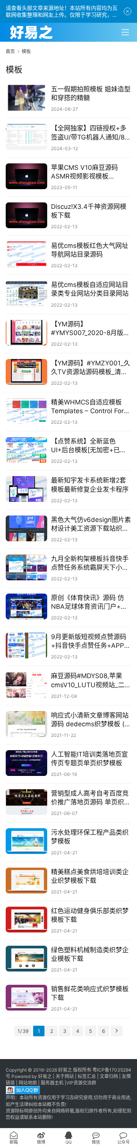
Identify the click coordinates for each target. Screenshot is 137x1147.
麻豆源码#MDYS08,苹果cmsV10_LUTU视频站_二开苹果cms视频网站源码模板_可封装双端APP (91, 680)
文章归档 (109, 1076)
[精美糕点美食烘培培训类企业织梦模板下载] (26, 880)
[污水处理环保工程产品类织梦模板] (26, 841)
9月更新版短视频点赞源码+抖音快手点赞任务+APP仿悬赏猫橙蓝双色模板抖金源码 (91, 641)
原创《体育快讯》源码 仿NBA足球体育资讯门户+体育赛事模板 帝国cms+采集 (89, 602)
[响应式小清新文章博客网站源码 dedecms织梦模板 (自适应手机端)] (26, 724)
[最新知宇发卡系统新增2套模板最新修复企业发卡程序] (26, 489)
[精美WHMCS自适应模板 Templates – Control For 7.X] (26, 411)
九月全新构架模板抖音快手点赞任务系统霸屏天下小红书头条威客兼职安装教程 (90, 563)
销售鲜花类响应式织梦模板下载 (90, 993)
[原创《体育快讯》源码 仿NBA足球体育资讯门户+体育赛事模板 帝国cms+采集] (26, 606)
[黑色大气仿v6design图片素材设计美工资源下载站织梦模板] (26, 528)
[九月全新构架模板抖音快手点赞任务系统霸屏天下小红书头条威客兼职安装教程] (26, 567)
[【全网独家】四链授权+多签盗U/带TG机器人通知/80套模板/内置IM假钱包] (26, 137)
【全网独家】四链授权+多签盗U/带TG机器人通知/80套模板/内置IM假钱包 (90, 132)
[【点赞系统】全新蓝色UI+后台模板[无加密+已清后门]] (26, 450)
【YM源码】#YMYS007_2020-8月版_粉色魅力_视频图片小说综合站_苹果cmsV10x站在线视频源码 (89, 328)
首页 (10, 51)
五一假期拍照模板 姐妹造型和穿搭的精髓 (91, 93)
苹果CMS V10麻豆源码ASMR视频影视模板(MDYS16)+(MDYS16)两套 (89, 172)
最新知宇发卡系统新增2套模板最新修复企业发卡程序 (90, 484)
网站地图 (28, 1083)
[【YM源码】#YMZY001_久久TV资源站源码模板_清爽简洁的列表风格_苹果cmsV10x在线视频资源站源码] (26, 372)
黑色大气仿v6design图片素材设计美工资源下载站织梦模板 (91, 524)
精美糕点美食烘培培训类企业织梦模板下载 (90, 876)
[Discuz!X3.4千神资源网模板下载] (26, 215)
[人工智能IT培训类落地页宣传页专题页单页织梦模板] (26, 763)
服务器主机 (52, 1083)
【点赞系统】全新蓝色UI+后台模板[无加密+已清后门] (88, 445)
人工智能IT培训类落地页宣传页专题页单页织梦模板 (89, 759)
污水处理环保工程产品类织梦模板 (90, 837)
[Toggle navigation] (125, 32)
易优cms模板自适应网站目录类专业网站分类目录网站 (90, 289)
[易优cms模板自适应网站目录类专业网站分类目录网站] (26, 293)
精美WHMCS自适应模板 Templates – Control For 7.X (87, 406)
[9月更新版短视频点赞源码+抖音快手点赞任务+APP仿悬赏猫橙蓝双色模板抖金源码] (26, 645)
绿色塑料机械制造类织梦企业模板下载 (90, 954)
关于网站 (65, 1076)
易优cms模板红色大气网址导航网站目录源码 (89, 250)
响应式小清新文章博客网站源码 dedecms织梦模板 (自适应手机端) (91, 720)
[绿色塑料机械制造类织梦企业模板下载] (26, 959)
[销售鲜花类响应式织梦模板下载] (26, 998)
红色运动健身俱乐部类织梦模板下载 (90, 915)
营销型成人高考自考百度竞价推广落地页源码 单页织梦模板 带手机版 (91, 798)
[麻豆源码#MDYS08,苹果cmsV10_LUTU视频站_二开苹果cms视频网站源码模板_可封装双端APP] (26, 684)
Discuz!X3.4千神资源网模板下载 (88, 211)
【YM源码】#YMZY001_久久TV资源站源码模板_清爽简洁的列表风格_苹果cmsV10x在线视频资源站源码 (90, 367)
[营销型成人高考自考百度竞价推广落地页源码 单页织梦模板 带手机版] (26, 802)
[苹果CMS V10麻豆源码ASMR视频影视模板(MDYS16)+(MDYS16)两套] (26, 176)
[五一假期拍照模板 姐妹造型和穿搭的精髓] (26, 98)
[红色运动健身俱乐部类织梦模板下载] (26, 919)
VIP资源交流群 (81, 1083)
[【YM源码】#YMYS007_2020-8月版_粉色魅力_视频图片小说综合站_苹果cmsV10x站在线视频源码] (26, 333)
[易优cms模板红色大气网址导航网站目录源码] (26, 254)
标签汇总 (87, 1076)
